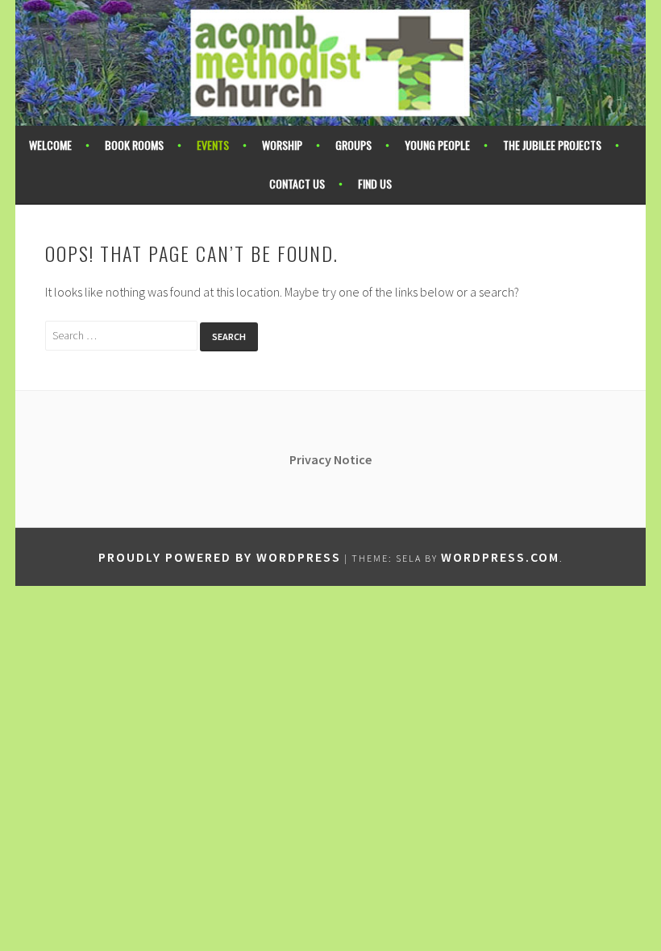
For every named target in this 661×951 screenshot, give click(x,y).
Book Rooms (134, 144)
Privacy (311, 459)
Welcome (50, 144)
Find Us (375, 183)
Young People (437, 144)
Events (213, 144)
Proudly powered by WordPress (219, 557)
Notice (353, 459)
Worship (282, 144)
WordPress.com (500, 557)
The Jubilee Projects (552, 144)
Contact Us (297, 183)
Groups (353, 144)
